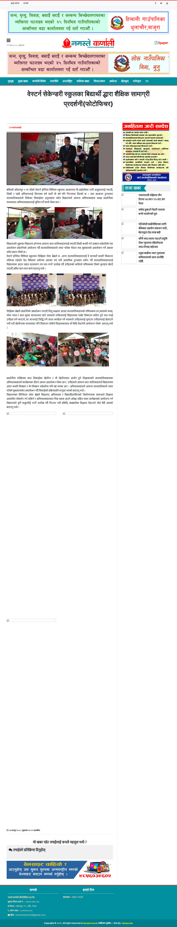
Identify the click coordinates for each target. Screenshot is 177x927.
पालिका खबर (83, 81)
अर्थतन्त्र (113, 81)
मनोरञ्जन (137, 81)
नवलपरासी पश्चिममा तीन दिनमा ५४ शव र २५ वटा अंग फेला (152, 199)
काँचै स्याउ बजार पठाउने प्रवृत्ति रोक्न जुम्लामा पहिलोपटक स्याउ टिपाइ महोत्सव (153, 242)
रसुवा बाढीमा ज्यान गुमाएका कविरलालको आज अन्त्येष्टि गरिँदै (152, 257)
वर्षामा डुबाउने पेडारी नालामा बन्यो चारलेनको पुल (152, 211)
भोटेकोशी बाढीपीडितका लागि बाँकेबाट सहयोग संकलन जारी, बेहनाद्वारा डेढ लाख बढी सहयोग (153, 230)
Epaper (163, 43)
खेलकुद (125, 81)
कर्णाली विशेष (39, 81)
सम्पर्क (25, 3)
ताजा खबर (133, 188)
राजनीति (54, 81)
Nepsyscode (127, 923)
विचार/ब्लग (99, 81)
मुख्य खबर (23, 81)
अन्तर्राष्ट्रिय (67, 81)
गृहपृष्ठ (11, 81)
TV (146, 81)
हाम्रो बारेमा (15, 3)
